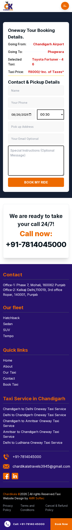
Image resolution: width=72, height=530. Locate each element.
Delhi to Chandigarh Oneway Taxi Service (34, 415)
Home (7, 360)
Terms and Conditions (27, 508)
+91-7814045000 (36, 244)
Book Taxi (10, 384)
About (7, 366)
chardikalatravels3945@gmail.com (41, 466)
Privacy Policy (8, 508)
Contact (9, 378)
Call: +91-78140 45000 (29, 524)
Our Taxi (9, 372)
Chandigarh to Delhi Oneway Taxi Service (34, 409)
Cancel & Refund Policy (56, 508)
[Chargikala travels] (8, 6)
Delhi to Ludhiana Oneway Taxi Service (32, 443)
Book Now (61, 524)
